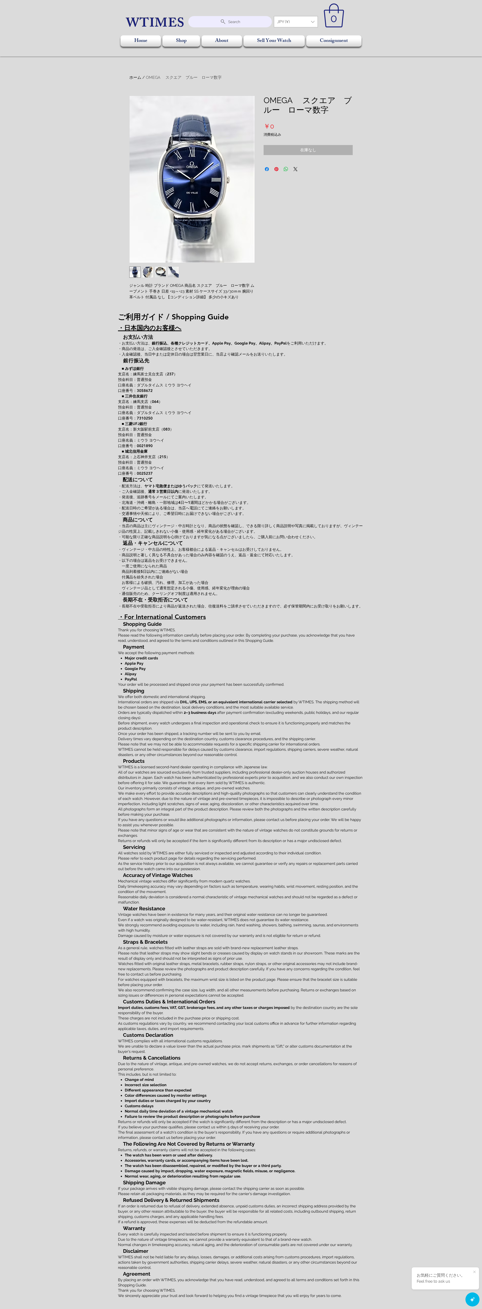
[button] (296, 21)
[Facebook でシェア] (267, 169)
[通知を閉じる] (474, 1272)
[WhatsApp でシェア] (286, 169)
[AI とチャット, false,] (472, 1299)
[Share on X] (295, 169)
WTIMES (155, 24)
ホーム (135, 77)
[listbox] (296, 21)
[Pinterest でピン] (276, 169)
